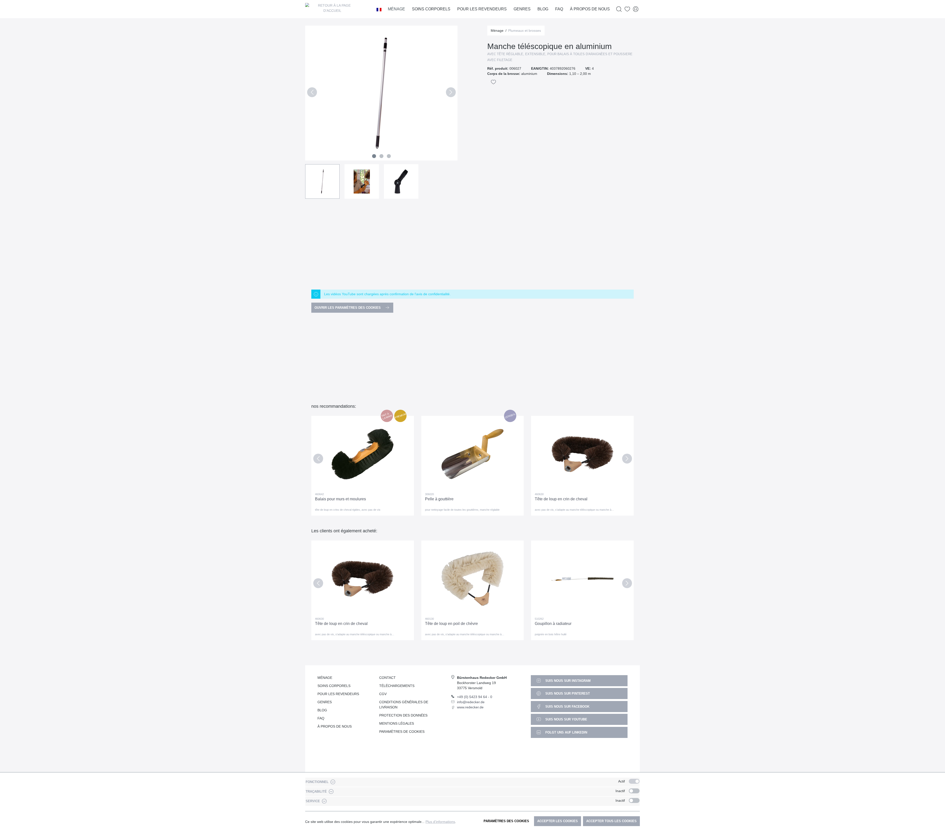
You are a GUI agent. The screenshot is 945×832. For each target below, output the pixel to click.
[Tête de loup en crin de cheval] (582, 454)
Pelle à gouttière (439, 499)
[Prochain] (450, 93)
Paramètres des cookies (506, 821)
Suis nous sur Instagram (567, 681)
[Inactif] (634, 790)
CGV (383, 694)
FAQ (320, 718)
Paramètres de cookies (402, 732)
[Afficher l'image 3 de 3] (389, 156)
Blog (322, 710)
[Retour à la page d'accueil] (332, 9)
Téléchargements (396, 686)
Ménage (324, 678)
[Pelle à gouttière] (472, 454)
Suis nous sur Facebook (566, 706)
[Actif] (634, 781)
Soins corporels (333, 686)
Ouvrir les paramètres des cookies (348, 308)
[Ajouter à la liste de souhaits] (493, 82)
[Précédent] (312, 93)
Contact (387, 678)
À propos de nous (334, 726)
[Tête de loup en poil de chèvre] (472, 578)
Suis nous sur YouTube (565, 719)
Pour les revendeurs (338, 694)
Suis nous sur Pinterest (567, 693)
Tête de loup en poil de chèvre (451, 623)
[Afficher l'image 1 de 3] (374, 156)
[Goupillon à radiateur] (582, 578)
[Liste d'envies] (627, 9)
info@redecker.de (471, 702)
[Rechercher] (619, 9)
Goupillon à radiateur (553, 623)
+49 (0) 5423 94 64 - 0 (474, 697)
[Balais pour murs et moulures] (362, 454)
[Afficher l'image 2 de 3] (381, 156)
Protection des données (403, 715)
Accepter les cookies (557, 821)
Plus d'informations (440, 822)
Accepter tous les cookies (611, 821)
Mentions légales (396, 723)
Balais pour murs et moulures (340, 499)
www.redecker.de (470, 707)
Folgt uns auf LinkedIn (565, 732)
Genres (324, 702)
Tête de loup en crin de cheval (561, 499)
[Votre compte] (635, 9)
